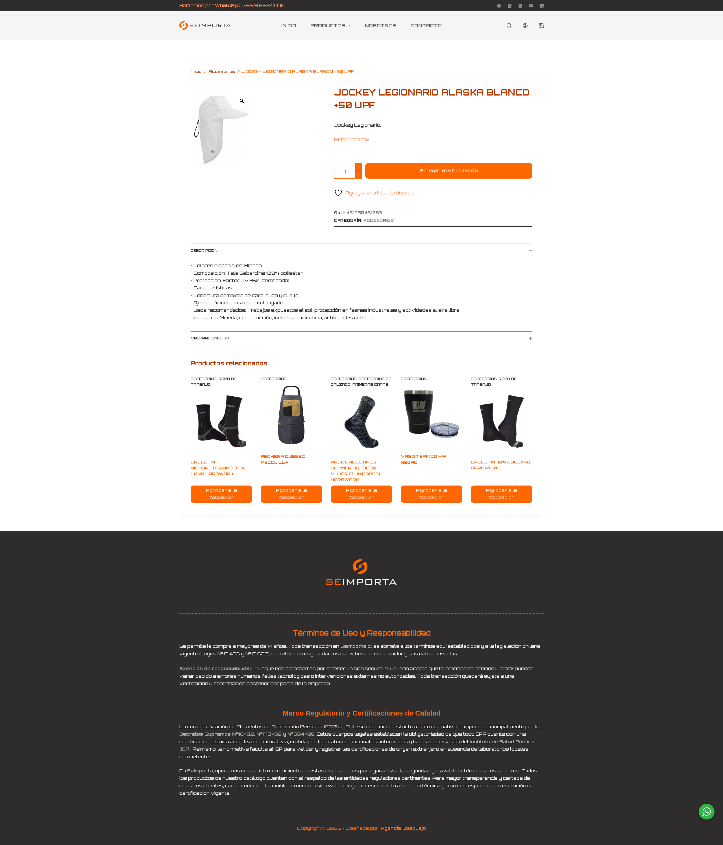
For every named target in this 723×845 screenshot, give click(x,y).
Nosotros (381, 25)
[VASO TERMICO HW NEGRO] (431, 415)
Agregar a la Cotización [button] (221, 494)
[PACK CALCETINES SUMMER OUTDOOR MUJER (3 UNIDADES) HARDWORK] (361, 421)
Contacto (426, 25)
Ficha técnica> (352, 139)
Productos (327, 25)
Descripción (204, 250)
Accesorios (378, 220)
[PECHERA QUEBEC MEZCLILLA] (291, 415)
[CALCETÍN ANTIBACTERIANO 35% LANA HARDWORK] (221, 421)
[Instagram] (520, 6)
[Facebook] (499, 6)
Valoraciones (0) (210, 338)
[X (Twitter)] (509, 6)
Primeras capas (370, 384)
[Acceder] (525, 25)
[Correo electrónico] (531, 6)
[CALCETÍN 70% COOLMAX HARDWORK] (501, 421)
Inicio (288, 25)
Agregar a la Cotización (449, 170)
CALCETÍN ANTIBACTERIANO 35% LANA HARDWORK (218, 468)
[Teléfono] (542, 6)
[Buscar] (509, 25)
